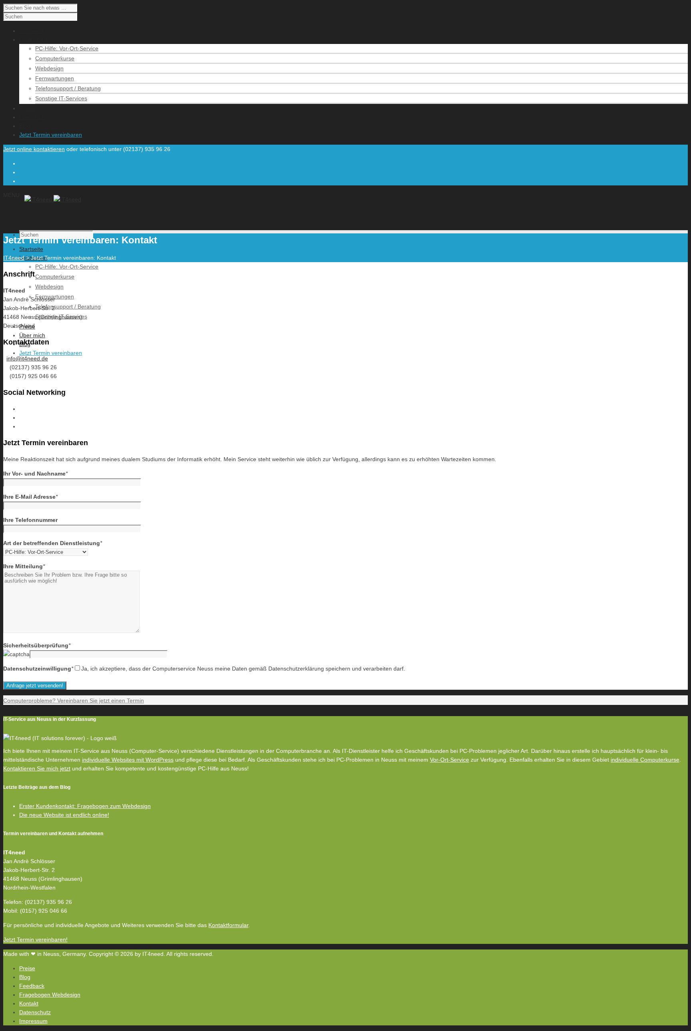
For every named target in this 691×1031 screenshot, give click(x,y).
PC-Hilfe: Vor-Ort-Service (66, 48)
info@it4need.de (27, 358)
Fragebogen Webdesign (49, 994)
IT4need (13, 258)
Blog (24, 977)
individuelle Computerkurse (645, 759)
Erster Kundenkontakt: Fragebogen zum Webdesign (85, 806)
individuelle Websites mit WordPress (128, 759)
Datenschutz (35, 1012)
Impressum (33, 1021)
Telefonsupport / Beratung (68, 88)
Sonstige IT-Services (61, 98)
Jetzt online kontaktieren (34, 149)
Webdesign (49, 68)
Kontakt (28, 1003)
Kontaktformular (228, 925)
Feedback (31, 986)
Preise (27, 968)
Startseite (31, 249)
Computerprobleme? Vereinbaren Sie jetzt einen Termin (73, 700)
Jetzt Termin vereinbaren (50, 353)
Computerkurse (54, 58)
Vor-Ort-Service (449, 759)
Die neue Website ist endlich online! (64, 815)
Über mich (32, 335)
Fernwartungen (54, 78)
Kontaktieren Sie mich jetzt (36, 768)
